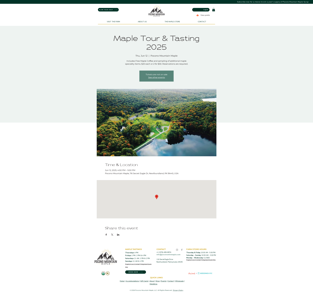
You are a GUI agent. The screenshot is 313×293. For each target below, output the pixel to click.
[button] (213, 9)
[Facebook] (181, 249)
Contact (171, 281)
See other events (156, 77)
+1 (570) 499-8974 (163, 252)
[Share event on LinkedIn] (118, 235)
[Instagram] (177, 249)
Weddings (153, 284)
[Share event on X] (112, 235)
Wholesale (179, 281)
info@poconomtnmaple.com (168, 254)
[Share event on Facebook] (106, 235)
